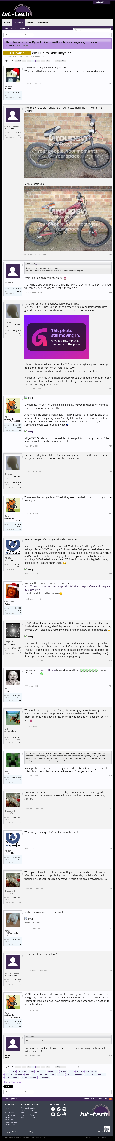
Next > (63, 61)
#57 (110, 928)
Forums (19, 22)
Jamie (7, 931)
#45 (110, 446)
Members (43, 22)
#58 (110, 970)
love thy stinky (91, 1071)
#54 (110, 808)
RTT (32, 57)
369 (19, 982)
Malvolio (8, 282)
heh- (6, 771)
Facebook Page (11, 1122)
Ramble (8, 86)
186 (19, 780)
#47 (110, 513)
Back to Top (10, 1124)
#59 (110, 1010)
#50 (110, 661)
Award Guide (10, 1113)
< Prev (18, 61)
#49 (110, 599)
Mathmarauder (11, 973)
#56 (110, 888)
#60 (110, 1056)
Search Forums (9, 28)
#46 (110, 471)
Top (106, 1099)
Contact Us (87, 1099)
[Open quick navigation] (110, 35)
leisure (79, 1071)
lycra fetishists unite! (14, 1074)
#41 (110, 84)
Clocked (8, 322)
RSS (110, 1099)
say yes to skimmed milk (95, 1074)
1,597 (19, 567)
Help (95, 1099)
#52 (110, 726)
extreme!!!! (53, 1071)
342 (57, 61)
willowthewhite (11, 126)
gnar (71, 1071)
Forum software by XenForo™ (24, 1138)
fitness (63, 1071)
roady (61, 1074)
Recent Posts (24, 28)
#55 (110, 848)
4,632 (19, 291)
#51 (110, 686)
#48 (110, 574)
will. (6, 729)
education (41, 1071)
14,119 (18, 698)
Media (30, 22)
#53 (110, 776)
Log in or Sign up (102, 2)
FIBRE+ (7, 558)
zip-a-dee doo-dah (29, 1077)
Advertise (9, 1120)
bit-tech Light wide (10, 1099)
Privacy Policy (106, 1138)
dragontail (9, 811)
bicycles (22, 1071)
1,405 (19, 610)
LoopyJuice (10, 642)
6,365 (19, 427)
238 (19, 135)
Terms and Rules (93, 1138)
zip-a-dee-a (44, 1077)
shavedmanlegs (12, 1077)
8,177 (19, 942)
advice (13, 1071)
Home (7, 22)
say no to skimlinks (74, 1074)
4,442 (19, 740)
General (18, 57)
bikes (31, 1071)
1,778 (19, 820)
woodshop (9, 602)
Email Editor (10, 1115)
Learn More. (22, 45)
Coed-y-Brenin (48, 670)
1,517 (19, 650)
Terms (7, 1117)
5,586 (19, 95)
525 (19, 333)
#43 (110, 292)
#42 (110, 255)
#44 (110, 389)
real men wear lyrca (47, 1074)
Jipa (6, 417)
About (7, 1111)
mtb (27, 1074)
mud (34, 1074)
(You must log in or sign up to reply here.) (95, 1067)
